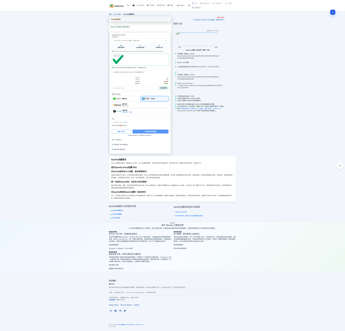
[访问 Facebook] (116, 311)
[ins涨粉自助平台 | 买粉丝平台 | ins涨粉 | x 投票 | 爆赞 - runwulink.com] (200, 108)
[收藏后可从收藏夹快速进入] (332, 12)
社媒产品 (196, 8)
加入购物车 (122, 131)
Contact (136, 305)
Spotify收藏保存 (117, 210)
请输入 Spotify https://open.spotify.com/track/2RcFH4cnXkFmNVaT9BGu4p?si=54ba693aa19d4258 (137, 51)
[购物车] (339, 165)
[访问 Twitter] (125, 311)
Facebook (206, 3)
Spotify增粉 (116, 218)
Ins (196, 3)
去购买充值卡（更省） (127, 112)
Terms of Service (126, 305)
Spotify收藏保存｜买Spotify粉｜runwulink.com (130, 324)
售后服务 (112, 300)
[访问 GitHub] (120, 311)
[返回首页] (116, 5)
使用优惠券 (163, 88)
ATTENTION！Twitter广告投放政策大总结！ (189, 216)
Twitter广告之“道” (181, 212)
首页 (110, 14)
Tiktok (230, 3)
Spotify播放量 (117, 214)
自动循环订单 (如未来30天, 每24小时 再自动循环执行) (129, 72)
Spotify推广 (118, 14)
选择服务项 (115, 37)
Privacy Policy (114, 305)
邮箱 (113, 118)
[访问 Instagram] (111, 311)
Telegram (218, 3)
